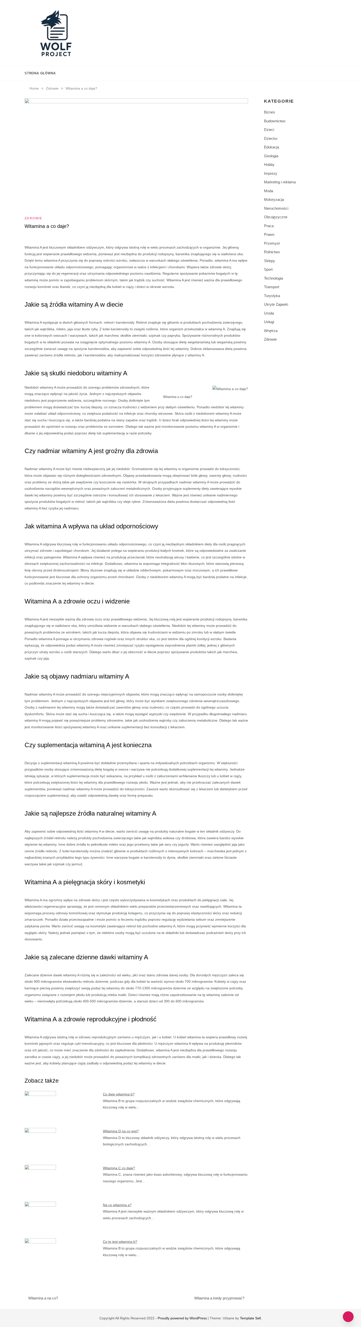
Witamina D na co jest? (121, 1131)
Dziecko (270, 138)
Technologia (273, 278)
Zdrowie (33, 218)
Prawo (269, 234)
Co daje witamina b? (119, 1094)
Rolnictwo (272, 252)
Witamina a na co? (43, 1298)
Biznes (269, 112)
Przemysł (271, 243)
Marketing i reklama (280, 182)
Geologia (271, 156)
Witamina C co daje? (119, 1168)
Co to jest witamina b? (120, 1242)
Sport (268, 269)
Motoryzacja (274, 199)
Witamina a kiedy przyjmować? (219, 1298)
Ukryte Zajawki (276, 304)
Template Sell (250, 1318)
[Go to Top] (348, 1316)
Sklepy (269, 261)
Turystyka (272, 296)
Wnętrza (271, 331)
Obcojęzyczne (275, 217)
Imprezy (270, 173)
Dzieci (269, 129)
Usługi (269, 322)
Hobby (269, 164)
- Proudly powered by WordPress (181, 1318)
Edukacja (271, 147)
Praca (269, 226)
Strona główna (40, 73)
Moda (268, 191)
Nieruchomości (276, 208)
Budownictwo (274, 121)
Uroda (269, 313)
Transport (271, 287)
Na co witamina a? (117, 1205)
